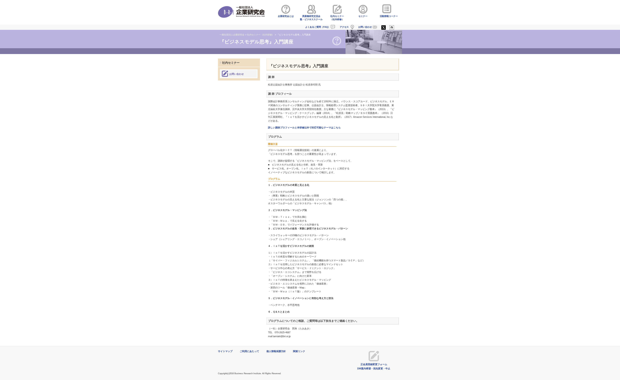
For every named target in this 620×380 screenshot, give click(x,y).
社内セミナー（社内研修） (337, 18)
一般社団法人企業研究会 (232, 34)
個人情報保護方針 (276, 351)
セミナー (362, 16)
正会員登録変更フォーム (374, 364)
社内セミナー (231, 62)
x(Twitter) (383, 27)
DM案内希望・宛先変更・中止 (373, 368)
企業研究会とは (286, 16)
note (392, 27)
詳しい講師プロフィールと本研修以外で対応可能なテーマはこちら (304, 127)
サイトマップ (225, 351)
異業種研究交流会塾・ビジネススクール (311, 18)
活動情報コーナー (389, 16)
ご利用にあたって (249, 351)
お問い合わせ (365, 27)
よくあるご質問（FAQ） (317, 27)
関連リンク (299, 351)
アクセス (344, 27)
